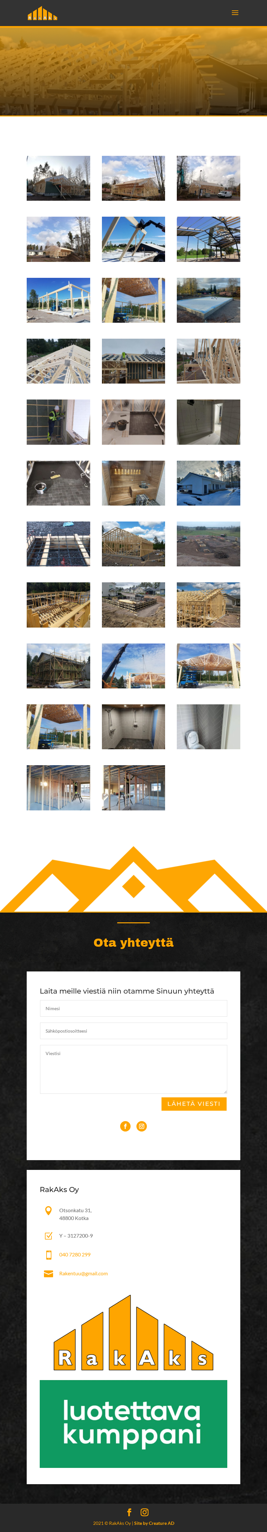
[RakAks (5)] (208, 686)
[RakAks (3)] (133, 747)
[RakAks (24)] (58, 382)
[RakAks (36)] (133, 808)
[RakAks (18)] (58, 504)
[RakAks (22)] (208, 382)
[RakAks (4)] (58, 747)
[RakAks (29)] (208, 260)
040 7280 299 (75, 1254)
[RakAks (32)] (208, 199)
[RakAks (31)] (58, 260)
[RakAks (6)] (133, 686)
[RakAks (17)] (133, 504)
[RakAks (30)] (133, 260)
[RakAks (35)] (58, 199)
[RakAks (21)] (58, 443)
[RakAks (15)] (58, 564)
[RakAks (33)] (133, 199)
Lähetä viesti (194, 1103)
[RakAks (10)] (133, 626)
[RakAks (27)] (58, 321)
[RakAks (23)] (133, 382)
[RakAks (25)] (208, 321)
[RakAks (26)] (133, 321)
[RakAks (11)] (208, 626)
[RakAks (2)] (208, 747)
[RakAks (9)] (58, 686)
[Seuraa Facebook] (125, 1126)
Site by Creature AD (154, 1523)
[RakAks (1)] (58, 808)
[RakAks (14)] (133, 564)
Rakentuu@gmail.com (83, 1273)
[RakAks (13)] (208, 564)
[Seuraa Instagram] (141, 1126)
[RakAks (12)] (58, 626)
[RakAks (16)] (208, 504)
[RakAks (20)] (133, 443)
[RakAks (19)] (208, 443)
